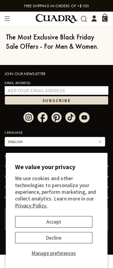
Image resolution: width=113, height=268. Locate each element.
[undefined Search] (84, 19)
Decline (53, 237)
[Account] (94, 18)
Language (14, 132)
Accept (53, 221)
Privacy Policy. (31, 205)
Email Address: (18, 83)
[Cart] (104, 18)
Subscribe (56, 100)
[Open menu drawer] (7, 18)
